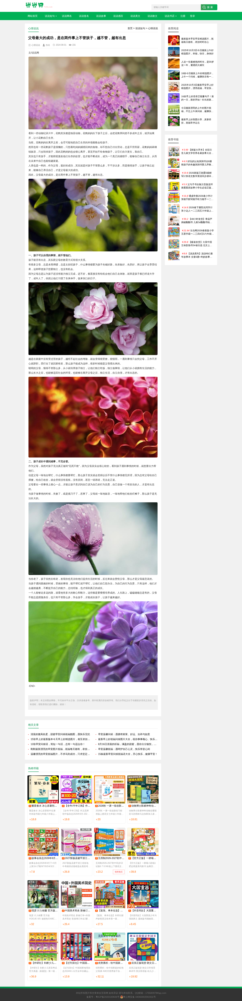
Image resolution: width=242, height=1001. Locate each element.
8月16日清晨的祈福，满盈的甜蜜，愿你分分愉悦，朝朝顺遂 (128, 744)
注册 (182, 15)
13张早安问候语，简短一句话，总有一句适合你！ (58, 744)
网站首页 (33, 15)
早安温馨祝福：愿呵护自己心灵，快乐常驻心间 (124, 749)
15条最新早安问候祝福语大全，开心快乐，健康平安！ (128, 754)
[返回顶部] (235, 897)
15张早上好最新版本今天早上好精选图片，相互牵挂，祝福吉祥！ (60, 739)
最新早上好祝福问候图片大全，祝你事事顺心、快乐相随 (128, 739)
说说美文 (135, 15)
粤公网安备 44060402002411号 (139, 997)
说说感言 (118, 15)
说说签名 (84, 15)
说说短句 (50, 15)
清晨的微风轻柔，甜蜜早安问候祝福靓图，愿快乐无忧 (60, 734)
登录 (192, 15)
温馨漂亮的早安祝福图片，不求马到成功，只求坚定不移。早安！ (60, 754)
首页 (130, 28)
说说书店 (170, 15)
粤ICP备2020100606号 (108, 997)
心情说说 (153, 28)
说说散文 (152, 15)
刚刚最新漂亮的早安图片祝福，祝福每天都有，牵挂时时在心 (60, 749)
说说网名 (67, 15)
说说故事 (101, 15)
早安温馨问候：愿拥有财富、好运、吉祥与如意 (124, 734)
